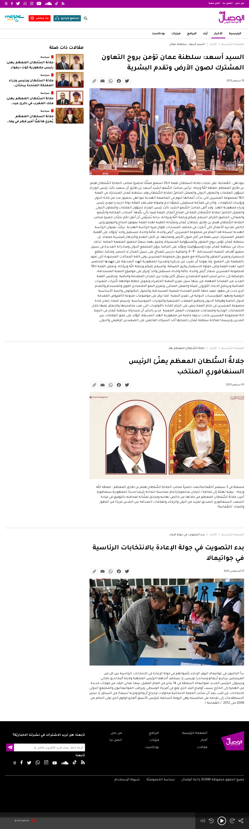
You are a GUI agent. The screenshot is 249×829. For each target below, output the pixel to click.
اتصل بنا (228, 3)
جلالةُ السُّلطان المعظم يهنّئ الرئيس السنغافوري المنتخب (185, 348)
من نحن (239, 3)
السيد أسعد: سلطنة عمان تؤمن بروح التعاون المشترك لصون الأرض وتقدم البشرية (185, 44)
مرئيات (176, 33)
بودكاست (158, 33)
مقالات (202, 747)
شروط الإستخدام (127, 780)
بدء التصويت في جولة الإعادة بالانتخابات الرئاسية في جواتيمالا (185, 535)
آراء (205, 33)
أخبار (204, 740)
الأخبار (218, 33)
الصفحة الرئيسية (232, 44)
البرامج (191, 33)
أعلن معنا (214, 3)
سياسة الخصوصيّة (160, 780)
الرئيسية (235, 33)
